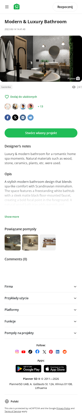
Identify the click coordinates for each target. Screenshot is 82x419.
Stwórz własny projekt (41, 133)
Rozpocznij (65, 7)
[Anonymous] (30, 106)
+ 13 (40, 106)
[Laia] (15, 106)
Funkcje (10, 321)
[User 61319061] (23, 106)
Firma (9, 286)
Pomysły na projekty (19, 333)
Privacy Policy (63, 408)
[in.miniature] (8, 106)
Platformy (12, 310)
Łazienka (6, 87)
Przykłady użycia (16, 298)
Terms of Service (13, 411)
